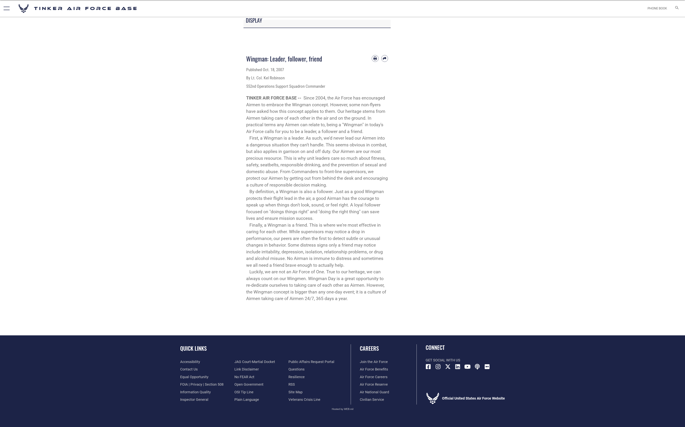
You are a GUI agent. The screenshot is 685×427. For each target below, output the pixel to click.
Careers (369, 348)
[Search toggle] (677, 8)
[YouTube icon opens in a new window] (467, 366)
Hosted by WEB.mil (342, 409)
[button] (6, 8)
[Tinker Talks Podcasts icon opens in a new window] (477, 366)
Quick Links (193, 348)
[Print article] (375, 58)
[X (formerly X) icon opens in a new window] (448, 366)
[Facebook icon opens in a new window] (428, 366)
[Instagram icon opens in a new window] (438, 366)
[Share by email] (384, 58)
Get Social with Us (443, 360)
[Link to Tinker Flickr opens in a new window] (487, 366)
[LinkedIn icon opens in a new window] (457, 366)
